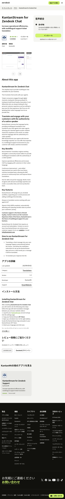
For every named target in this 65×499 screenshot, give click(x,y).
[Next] (20, 74)
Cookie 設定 (27, 495)
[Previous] (13, 74)
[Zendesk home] (6, 3)
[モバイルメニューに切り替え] (62, 3)
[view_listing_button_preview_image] (13, 60)
